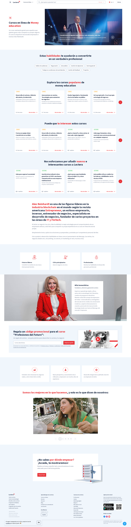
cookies (8, 523)
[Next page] (75, 439)
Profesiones (76, 497)
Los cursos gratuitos (78, 517)
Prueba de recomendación (47, 504)
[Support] (124, 523)
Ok (39, 522)
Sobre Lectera (12, 497)
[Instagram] (107, 516)
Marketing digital (77, 501)
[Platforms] (10, 2)
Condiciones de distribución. (19, 347)
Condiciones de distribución (14, 516)
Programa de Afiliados (14, 502)
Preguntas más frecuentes (15, 506)
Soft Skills (76, 506)
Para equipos (12, 504)
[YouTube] (109, 516)
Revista (42, 499)
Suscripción (43, 506)
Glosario (43, 501)
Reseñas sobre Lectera (14, 501)
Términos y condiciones (54, 346)
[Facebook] (104, 516)
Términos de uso (45, 346)
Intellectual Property (13, 508)
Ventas (75, 499)
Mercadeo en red (77, 504)
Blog (42, 503)
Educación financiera (78, 508)
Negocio (75, 503)
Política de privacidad (13, 515)
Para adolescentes (78, 513)
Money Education (77, 515)
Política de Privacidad (65, 346)
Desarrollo (76, 510)
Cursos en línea (27, 2)
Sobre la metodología (14, 499)
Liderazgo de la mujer (78, 512)
